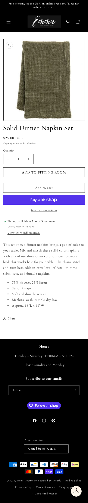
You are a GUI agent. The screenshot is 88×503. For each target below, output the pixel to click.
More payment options (44, 210)
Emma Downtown (27, 480)
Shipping (8, 143)
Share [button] (12, 318)
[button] (8, 21)
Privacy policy (23, 487)
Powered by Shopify (49, 480)
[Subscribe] (74, 390)
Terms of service (45, 487)
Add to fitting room (44, 172)
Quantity (9, 151)
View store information (23, 233)
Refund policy (73, 480)
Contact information (46, 493)
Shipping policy (68, 487)
